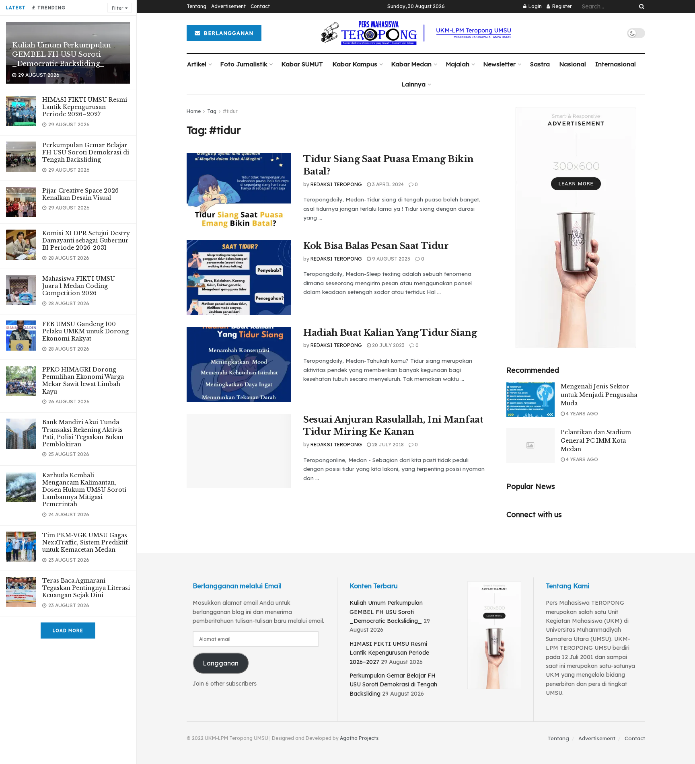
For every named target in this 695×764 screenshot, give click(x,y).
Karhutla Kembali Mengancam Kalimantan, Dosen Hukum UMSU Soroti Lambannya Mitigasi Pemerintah (84, 490)
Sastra (540, 64)
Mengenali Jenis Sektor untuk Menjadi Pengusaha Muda (599, 395)
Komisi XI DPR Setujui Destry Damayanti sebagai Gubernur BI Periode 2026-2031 (86, 240)
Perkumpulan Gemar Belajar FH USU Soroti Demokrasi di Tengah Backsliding (85, 152)
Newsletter (499, 64)
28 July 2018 (387, 445)
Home (194, 111)
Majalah (457, 64)
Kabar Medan (411, 64)
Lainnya (414, 84)
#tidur (230, 111)
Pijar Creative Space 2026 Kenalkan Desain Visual (80, 194)
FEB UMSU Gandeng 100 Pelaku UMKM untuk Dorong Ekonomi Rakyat (85, 331)
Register (561, 6)
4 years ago (581, 414)
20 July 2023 (388, 345)
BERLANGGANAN (227, 33)
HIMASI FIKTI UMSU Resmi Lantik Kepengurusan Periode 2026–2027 (84, 107)
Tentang (196, 6)
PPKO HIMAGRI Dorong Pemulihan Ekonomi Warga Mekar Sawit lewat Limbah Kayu (83, 380)
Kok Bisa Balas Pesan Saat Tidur (375, 245)
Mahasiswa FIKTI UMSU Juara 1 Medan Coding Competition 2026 (78, 286)
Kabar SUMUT (302, 64)
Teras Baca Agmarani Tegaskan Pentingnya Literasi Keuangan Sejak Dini (86, 588)
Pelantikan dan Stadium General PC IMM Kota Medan (596, 441)
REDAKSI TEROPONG (336, 184)
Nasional (572, 64)
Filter (117, 8)
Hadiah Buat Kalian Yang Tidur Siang (390, 332)
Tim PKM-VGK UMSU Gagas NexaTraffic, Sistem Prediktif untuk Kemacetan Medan (85, 542)
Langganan (221, 663)
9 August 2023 (390, 259)
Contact (260, 6)
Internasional (615, 64)
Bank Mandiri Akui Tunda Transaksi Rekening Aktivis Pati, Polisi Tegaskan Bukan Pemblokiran (82, 433)
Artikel (196, 64)
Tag (211, 111)
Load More (68, 630)
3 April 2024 (387, 184)
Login (534, 6)
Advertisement (228, 6)
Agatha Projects (359, 738)
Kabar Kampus (355, 64)
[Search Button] (640, 6)
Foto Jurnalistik (243, 64)
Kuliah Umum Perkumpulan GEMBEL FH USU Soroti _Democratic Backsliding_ (61, 54)
